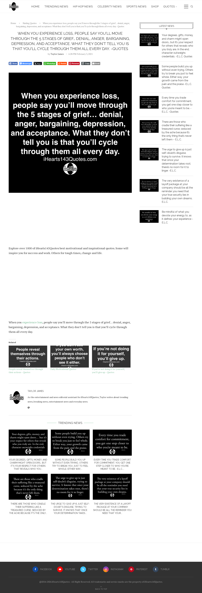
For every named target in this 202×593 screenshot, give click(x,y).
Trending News (56, 6)
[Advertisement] (70, 221)
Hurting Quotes (30, 23)
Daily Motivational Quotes (63, 369)
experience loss (32, 322)
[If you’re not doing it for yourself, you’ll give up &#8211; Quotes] (111, 357)
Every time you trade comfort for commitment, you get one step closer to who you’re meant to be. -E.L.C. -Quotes (177, 104)
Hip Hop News (83, 6)
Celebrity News (110, 6)
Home (35, 6)
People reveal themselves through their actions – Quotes (26, 371)
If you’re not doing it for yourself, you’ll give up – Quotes (108, 371)
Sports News (136, 6)
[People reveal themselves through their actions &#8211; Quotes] (28, 357)
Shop (155, 6)
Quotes (169, 6)
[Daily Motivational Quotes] (69, 357)
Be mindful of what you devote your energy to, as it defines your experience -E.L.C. (177, 217)
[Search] (191, 6)
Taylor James (57, 53)
